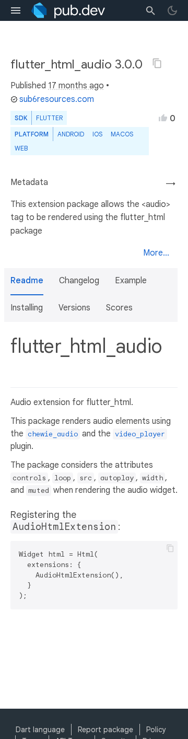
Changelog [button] (79, 280)
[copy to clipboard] (170, 548)
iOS (97, 134)
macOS (122, 134)
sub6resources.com (56, 99)
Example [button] (131, 280)
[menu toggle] (15, 10)
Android (70, 134)
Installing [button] (26, 308)
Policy (156, 729)
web (21, 148)
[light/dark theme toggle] (172, 10)
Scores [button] (119, 308)
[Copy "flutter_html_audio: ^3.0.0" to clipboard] (157, 63)
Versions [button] (74, 308)
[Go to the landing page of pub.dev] (68, 10)
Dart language (40, 729)
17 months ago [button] (76, 85)
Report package (105, 729)
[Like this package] (163, 117)
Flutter (49, 118)
